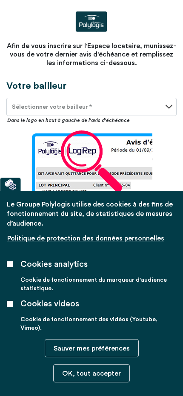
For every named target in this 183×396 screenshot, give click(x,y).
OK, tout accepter (91, 373)
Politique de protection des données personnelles (85, 238)
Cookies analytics (54, 264)
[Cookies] (10, 184)
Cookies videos (49, 304)
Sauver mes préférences (92, 348)
